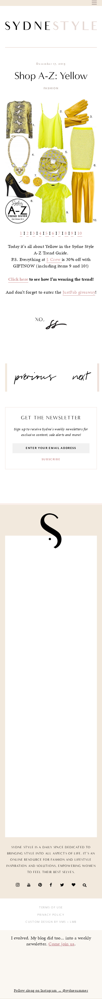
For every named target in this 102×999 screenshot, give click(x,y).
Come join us (61, 944)
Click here (18, 279)
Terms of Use (51, 907)
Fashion (51, 88)
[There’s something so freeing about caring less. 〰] (51, 662)
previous (36, 379)
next (80, 379)
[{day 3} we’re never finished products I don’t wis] (51, 710)
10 (79, 233)
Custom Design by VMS (46, 922)
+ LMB (71, 922)
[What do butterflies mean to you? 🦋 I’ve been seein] (51, 567)
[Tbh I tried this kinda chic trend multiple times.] (51, 758)
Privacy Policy (50, 915)
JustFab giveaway (79, 292)
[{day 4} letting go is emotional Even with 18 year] (51, 614)
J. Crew (54, 259)
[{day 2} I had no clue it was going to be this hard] (51, 805)
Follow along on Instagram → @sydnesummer (51, 990)
